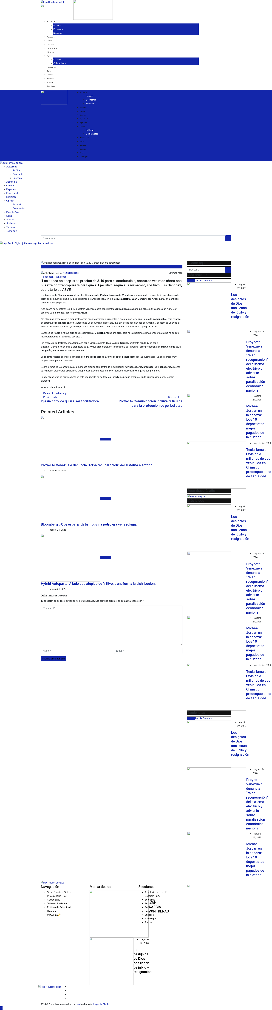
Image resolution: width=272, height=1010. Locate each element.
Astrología (50, 37)
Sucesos (57, 33)
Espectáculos (52, 48)
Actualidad (51, 22)
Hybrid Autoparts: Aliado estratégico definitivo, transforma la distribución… (99, 584)
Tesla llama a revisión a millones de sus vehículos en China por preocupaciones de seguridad (258, 463)
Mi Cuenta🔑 (54, 914)
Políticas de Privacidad (59, 907)
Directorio (52, 911)
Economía (58, 29)
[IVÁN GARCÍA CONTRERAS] (119, 914)
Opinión (50, 56)
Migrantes (50, 52)
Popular (199, 280)
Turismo (50, 82)
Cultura (49, 41)
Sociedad (50, 78)
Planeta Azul (51, 67)
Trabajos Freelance (57, 903)
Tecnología (51, 86)
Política (57, 25)
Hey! (78, 1004)
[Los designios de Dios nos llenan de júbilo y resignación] (209, 306)
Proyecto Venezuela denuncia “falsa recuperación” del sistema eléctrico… (98, 465)
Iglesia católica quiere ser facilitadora (70, 401)
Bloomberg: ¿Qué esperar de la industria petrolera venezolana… (89, 524)
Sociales (50, 75)
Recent (191, 280)
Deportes (50, 44)
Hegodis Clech (100, 1004)
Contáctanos (53, 899)
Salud (49, 71)
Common (207, 280)
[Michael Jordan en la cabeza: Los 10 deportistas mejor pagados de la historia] (216, 417)
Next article (174, 397)
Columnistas (59, 63)
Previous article (51, 397)
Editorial (57, 59)
